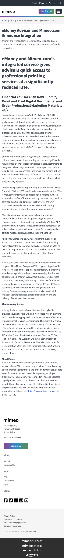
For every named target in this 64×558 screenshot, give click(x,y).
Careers (7, 460)
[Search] (54, 3)
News (12, 20)
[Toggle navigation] (59, 11)
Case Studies (9, 480)
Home (4, 20)
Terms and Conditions (13, 519)
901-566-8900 (15, 437)
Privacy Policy (9, 516)
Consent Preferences (12, 526)
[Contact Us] (59, 3)
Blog (5, 476)
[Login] (49, 3)
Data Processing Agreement (15, 522)
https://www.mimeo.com (40, 391)
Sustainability (9, 465)
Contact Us (16, 445)
